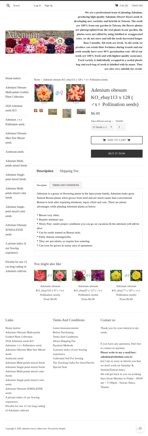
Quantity (119, 121)
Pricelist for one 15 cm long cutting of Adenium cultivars (16, 266)
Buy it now (116, 153)
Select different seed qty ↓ (102, 121)
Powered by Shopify (57, 428)
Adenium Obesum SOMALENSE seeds (15, 230)
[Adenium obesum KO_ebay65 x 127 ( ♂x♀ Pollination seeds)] (88, 276)
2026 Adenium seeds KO (13, 108)
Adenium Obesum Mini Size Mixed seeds (15, 138)
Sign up (49, 5)
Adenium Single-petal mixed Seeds (15, 177)
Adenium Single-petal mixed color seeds (15, 211)
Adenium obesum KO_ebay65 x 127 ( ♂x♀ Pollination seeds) (88, 290)
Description (45, 171)
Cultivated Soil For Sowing (68, 358)
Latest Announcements (66, 328)
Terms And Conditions (65, 336)
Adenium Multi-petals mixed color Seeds (15, 193)
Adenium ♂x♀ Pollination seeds (15, 122)
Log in (37, 5)
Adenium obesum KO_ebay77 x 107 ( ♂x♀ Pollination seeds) (126, 290)
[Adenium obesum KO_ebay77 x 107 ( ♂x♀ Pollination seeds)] (126, 276)
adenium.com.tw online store (34, 428)
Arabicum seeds (14, 151)
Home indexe (13, 78)
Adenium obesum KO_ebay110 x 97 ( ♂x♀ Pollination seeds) (50, 290)
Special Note (60, 367)
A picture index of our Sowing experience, (15, 248)
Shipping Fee (69, 171)
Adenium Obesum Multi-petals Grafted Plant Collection (16, 92)
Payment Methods (63, 345)
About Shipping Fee (64, 341)
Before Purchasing (63, 332)
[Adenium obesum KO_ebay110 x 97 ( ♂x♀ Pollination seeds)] (50, 276)
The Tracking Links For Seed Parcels (73, 362)
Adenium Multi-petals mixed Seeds (16, 163)
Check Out (137, 5)
